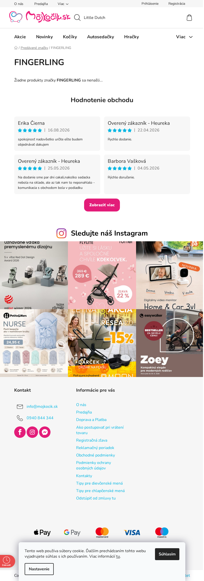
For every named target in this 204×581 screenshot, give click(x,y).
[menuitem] (18, 36)
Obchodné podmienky (93, 453)
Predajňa (39, 3)
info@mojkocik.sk (40, 404)
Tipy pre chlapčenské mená (98, 488)
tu (116, 556)
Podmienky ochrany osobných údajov (91, 462)
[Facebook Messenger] (43, 429)
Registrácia (174, 3)
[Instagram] (30, 429)
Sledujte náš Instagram (107, 233)
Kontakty (82, 473)
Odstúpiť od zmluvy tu (94, 495)
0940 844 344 (38, 415)
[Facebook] (18, 429)
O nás (16, 3)
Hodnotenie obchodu (100, 100)
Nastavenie (37, 569)
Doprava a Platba (89, 417)
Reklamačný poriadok (93, 445)
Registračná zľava (89, 438)
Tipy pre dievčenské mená (97, 481)
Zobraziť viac (100, 205)
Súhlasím (165, 554)
